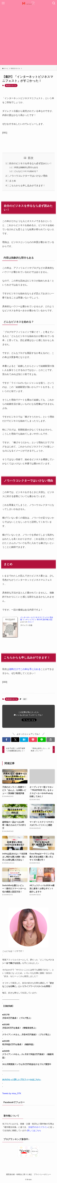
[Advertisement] (28, 36)
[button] (6, 739)
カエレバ (31, 622)
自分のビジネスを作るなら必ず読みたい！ (30, 163)
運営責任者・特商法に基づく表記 (19, 1174)
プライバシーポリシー (42, 1174)
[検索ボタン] (54, 3)
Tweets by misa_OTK (11, 1093)
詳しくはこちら (34, 1130)
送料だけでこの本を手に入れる (25, 669)
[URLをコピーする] (50, 739)
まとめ (12, 180)
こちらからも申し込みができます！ (27, 185)
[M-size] (28, 3)
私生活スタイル (11, 85)
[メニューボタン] (3, 3)
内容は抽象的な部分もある (26, 167)
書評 (25, 699)
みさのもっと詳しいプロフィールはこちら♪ (21, 1079)
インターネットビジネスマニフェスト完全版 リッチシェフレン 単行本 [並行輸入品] (36, 618)
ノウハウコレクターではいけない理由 (28, 175)
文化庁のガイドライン (38, 1127)
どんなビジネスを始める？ (26, 171)
